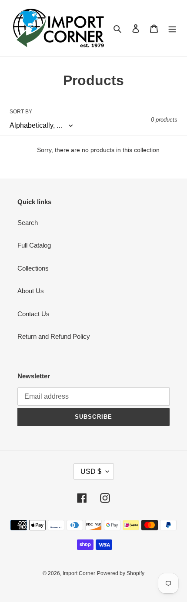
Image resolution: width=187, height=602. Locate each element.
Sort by (21, 112)
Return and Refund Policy (53, 336)
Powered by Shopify (120, 573)
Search (27, 222)
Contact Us (33, 314)
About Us (30, 290)
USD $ (90, 471)
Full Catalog (34, 245)
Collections (33, 268)
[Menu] (172, 28)
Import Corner (79, 573)
